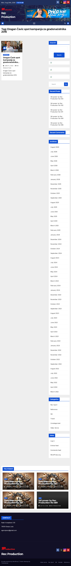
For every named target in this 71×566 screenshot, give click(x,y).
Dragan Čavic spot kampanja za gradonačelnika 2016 (11, 61)
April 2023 (53, 332)
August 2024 (54, 258)
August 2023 (54, 313)
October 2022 (55, 359)
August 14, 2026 (45, 486)
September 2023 (56, 309)
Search (53, 43)
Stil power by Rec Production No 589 (48, 501)
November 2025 (55, 189)
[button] (65, 23)
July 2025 (53, 207)
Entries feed (54, 445)
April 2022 (53, 387)
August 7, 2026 (11, 505)
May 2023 (53, 327)
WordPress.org (55, 455)
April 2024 (54, 276)
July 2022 (53, 373)
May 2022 (53, 382)
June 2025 (54, 212)
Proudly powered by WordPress (10, 561)
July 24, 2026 (44, 505)
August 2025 (54, 202)
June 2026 (54, 156)
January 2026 (55, 179)
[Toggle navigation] (34, 23)
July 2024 (53, 262)
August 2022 (54, 369)
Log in (52, 441)
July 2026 (53, 152)
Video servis (43, 562)
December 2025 (55, 184)
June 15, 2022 (9, 65)
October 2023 (55, 304)
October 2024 (55, 249)
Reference (6, 54)
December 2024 (55, 239)
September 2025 (56, 198)
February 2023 (55, 341)
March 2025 (54, 225)
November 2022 (55, 355)
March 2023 (54, 336)
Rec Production (23, 486)
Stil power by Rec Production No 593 (13, 482)
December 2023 (55, 295)
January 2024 (55, 290)
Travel (52, 419)
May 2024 (53, 272)
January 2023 (55, 345)
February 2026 (55, 175)
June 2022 (54, 378)
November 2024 (56, 244)
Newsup (26, 561)
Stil (51, 414)
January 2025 (55, 235)
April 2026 (53, 165)
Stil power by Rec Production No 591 (13, 501)
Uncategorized (55, 423)
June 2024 (54, 267)
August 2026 (54, 147)
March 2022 (54, 392)
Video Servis (54, 428)
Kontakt (60, 562)
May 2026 (53, 161)
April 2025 (53, 221)
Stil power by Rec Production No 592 (48, 482)
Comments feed (55, 450)
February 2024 (55, 285)
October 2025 (55, 193)
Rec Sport (53, 405)
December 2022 (55, 350)
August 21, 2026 (11, 486)
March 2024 (54, 281)
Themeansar (4, 563)
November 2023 (55, 299)
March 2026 (54, 170)
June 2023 (54, 322)
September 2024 (56, 253)
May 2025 (53, 216)
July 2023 (53, 318)
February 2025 (55, 230)
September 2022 (56, 364)
